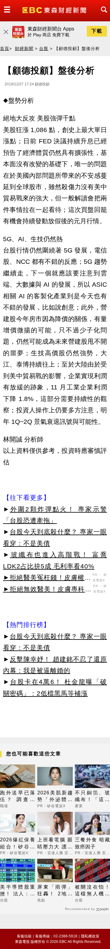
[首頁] (55, 9)
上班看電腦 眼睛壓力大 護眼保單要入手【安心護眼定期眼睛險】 (54, 843)
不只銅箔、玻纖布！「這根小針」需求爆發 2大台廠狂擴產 (92, 796)
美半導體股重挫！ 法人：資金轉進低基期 (17, 890)
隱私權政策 (90, 936)
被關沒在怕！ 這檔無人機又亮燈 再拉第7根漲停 (92, 890)
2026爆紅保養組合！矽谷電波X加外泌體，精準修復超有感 (17, 843)
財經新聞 (24, 48)
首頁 (4, 48)
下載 (96, 31)
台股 (43, 48)
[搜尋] (102, 15)
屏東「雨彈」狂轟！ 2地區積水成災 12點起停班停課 (54, 890)
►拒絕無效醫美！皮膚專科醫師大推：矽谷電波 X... (47, 590)
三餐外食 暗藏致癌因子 (92, 843)
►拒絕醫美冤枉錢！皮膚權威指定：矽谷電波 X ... (47, 578)
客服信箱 (24, 936)
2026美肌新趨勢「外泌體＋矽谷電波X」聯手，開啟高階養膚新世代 (54, 796)
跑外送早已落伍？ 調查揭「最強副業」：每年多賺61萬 (17, 796)
